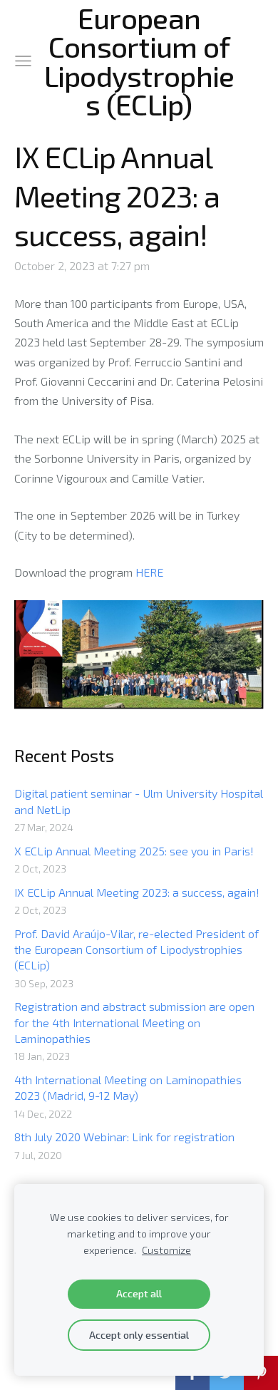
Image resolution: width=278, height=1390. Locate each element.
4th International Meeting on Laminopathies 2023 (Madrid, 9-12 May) (128, 1087)
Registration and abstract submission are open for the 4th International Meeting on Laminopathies (134, 1022)
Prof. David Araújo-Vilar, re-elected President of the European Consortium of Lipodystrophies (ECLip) (136, 949)
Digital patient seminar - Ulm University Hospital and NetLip (138, 800)
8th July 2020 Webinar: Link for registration (124, 1136)
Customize (166, 1250)
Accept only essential (139, 1335)
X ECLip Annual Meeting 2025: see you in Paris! (134, 851)
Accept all (139, 1293)
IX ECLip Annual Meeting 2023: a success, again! (136, 892)
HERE (149, 572)
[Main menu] (23, 61)
